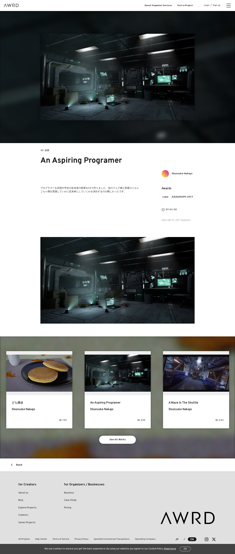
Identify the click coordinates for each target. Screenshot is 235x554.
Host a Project (185, 5)
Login (206, 5)
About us (23, 492)
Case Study (70, 500)
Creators (23, 515)
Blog (20, 500)
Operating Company (145, 539)
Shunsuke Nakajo (182, 173)
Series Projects (26, 522)
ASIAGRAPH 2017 (182, 196)
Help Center (41, 539)
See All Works (117, 439)
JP (176, 539)
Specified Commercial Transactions (111, 539)
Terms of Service (61, 539)
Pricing (67, 507)
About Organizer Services (158, 5)
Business (69, 492)
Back (19, 464)
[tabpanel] (118, 77)
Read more (170, 548)
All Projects (24, 539)
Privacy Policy (81, 539)
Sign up (216, 5)
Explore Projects (27, 507)
